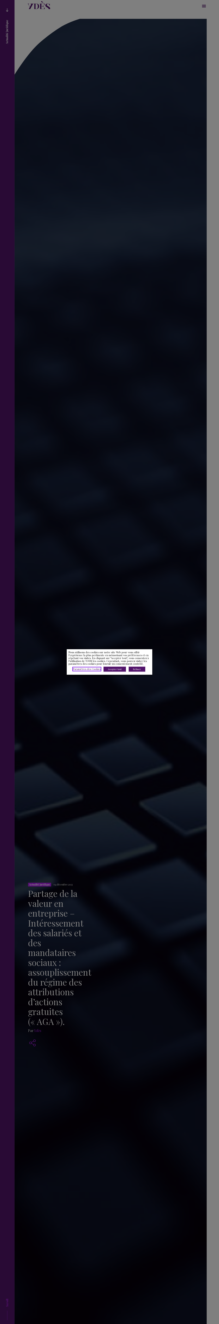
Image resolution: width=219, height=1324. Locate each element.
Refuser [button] (137, 669)
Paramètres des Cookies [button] (87, 669)
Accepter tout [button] (115, 669)
